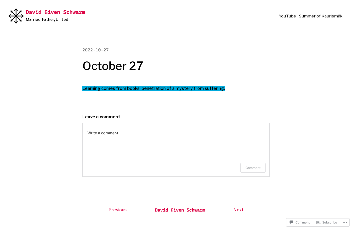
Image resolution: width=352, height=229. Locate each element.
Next (238, 209)
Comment (253, 168)
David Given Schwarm (55, 11)
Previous (117, 209)
